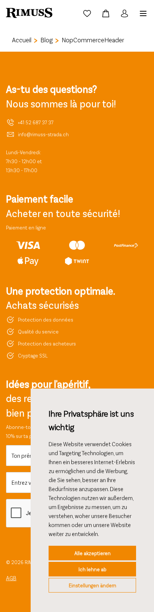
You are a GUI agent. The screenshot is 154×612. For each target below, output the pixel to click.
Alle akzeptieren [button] (92, 553)
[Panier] (105, 13)
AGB (11, 577)
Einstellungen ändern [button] (92, 585)
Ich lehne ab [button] (92, 569)
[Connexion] (124, 13)
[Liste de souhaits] (87, 13)
